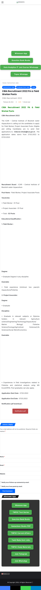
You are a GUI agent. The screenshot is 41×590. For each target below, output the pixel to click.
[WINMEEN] (20, 2)
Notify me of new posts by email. (12, 486)
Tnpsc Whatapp (21, 74)
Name (2, 456)
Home (4, 83)
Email (2, 465)
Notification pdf (20, 411)
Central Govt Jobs (13, 83)
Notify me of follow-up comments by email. (15, 482)
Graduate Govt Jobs (23, 87)
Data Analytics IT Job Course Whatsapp (21, 67)
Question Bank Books (21, 60)
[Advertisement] (20, 27)
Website (2, 474)
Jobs (33, 87)
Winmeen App (21, 53)
